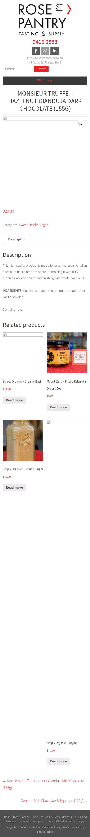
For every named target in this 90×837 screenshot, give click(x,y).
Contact (24, 821)
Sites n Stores (45, 831)
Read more (14, 400)
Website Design (53, 827)
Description (17, 239)
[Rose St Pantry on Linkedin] (54, 51)
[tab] (17, 239)
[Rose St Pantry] (45, 20)
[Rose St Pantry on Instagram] (45, 51)
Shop (49, 821)
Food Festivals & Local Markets (52, 817)
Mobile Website (72, 827)
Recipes (38, 821)
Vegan (44, 225)
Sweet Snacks (28, 225)
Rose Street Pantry (16, 817)
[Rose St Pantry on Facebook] (36, 51)
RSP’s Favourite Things (69, 821)
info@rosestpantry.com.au (45, 58)
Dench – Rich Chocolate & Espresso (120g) (54, 800)
